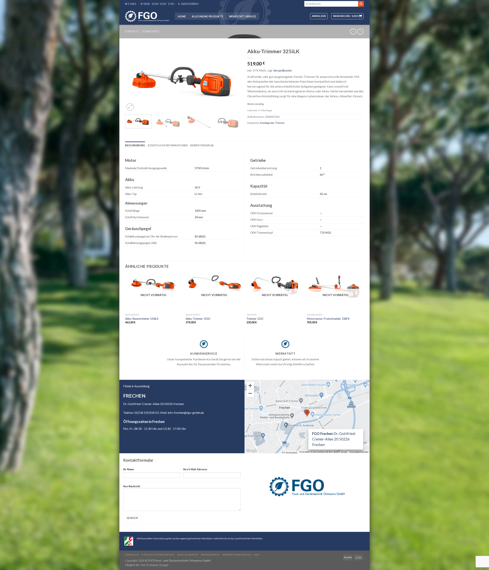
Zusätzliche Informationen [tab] (168, 145)
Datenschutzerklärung (158, 554)
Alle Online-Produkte (207, 16)
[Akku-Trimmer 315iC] (214, 282)
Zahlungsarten (187, 554)
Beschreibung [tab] (135, 145)
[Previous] (132, 78)
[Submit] (361, 4)
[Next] (234, 78)
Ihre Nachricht (131, 486)
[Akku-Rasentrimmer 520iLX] (153, 283)
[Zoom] (130, 107)
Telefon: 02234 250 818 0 (140, 412)
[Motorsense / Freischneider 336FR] (335, 286)
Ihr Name (128, 469)
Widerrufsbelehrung (237, 554)
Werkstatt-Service (242, 16)
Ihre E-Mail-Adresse (195, 469)
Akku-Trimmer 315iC (198, 318)
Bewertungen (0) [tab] (201, 145)
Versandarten (210, 554)
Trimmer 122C (255, 318)
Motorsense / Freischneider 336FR (328, 318)
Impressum (132, 554)
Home (182, 16)
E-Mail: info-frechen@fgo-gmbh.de (180, 412)
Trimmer (280, 122)
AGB (256, 554)
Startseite (132, 31)
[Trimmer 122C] (274, 285)
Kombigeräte (151, 31)
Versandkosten (282, 70)
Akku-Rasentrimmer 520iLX (141, 318)
